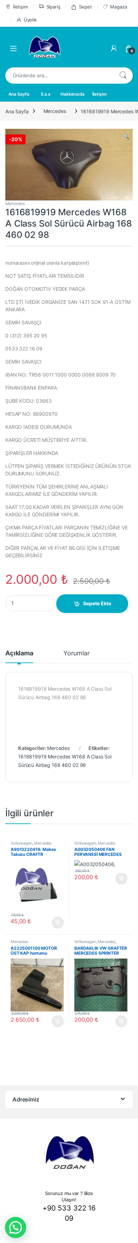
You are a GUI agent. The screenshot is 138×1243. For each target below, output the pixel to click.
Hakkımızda (73, 94)
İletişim (20, 7)
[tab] (19, 656)
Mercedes (55, 111)
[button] (15, 1227)
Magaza (118, 7)
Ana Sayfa (18, 94)
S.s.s (45, 94)
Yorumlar (76, 653)
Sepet (85, 7)
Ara (123, 75)
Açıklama (19, 653)
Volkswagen (21, 843)
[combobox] (59, 75)
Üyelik (30, 20)
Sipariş (53, 7)
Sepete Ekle (97, 603)
